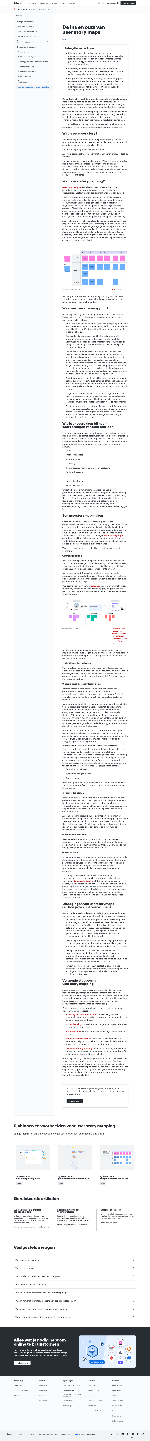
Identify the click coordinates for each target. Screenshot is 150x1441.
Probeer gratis (74, 1101)
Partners (115, 1411)
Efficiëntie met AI (69, 1401)
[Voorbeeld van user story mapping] (95, 269)
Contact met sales (113, 3)
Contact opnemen (95, 1401)
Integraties (42, 1401)
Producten (32, 3)
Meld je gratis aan (129, 3)
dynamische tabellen (84, 881)
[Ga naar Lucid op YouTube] (133, 1434)
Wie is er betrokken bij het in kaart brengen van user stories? (33, 41)
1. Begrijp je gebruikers (27, 52)
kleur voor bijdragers (114, 535)
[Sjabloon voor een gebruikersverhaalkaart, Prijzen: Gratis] (117, 1165)
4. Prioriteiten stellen (26, 66)
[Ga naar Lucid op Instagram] (123, 1434)
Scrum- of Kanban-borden (78, 1038)
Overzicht (32, 9)
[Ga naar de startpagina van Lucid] (21, 3)
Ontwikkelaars (117, 1385)
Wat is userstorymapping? (27, 31)
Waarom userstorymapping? (28, 36)
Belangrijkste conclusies (26, 22)
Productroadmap (74, 1031)
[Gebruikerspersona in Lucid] (95, 613)
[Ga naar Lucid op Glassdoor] (138, 1434)
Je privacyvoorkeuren (87, 1434)
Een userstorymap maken (26, 47)
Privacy (20, 1434)
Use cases (41, 9)
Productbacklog (73, 1024)
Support (115, 1395)
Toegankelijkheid (94, 1411)
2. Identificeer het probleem (29, 57)
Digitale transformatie (71, 1385)
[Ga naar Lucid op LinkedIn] (112, 1434)
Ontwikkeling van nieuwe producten (72, 1395)
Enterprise (72, 3)
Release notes (117, 1421)
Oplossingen (44, 3)
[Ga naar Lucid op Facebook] (128, 1434)
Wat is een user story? (25, 26)
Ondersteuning (22, 1363)
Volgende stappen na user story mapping (33, 87)
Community (117, 1406)
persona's (95, 586)
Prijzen (50, 9)
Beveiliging (116, 1390)
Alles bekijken (68, 1406)
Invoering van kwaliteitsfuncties (81, 1014)
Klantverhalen (93, 1406)
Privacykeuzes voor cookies (47, 1434)
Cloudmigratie (68, 1390)
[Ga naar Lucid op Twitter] (117, 1434)
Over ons (91, 1385)
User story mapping (72, 187)
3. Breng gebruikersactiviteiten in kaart (33, 62)
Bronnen (55, 3)
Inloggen (101, 3)
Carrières (91, 1395)
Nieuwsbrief (117, 1416)
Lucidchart (42, 1390)
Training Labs (117, 1401)
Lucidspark (42, 1385)
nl (10, 1434)
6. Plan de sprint (24, 76)
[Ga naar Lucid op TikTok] (143, 1434)
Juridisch (30, 1434)
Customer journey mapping (79, 1048)
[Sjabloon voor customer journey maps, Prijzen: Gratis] (33, 1165)
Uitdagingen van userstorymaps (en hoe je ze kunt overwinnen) (33, 81)
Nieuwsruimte (93, 1390)
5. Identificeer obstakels (27, 71)
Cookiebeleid (66, 1434)
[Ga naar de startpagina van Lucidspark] (21, 9)
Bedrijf (63, 3)
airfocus (41, 1395)
